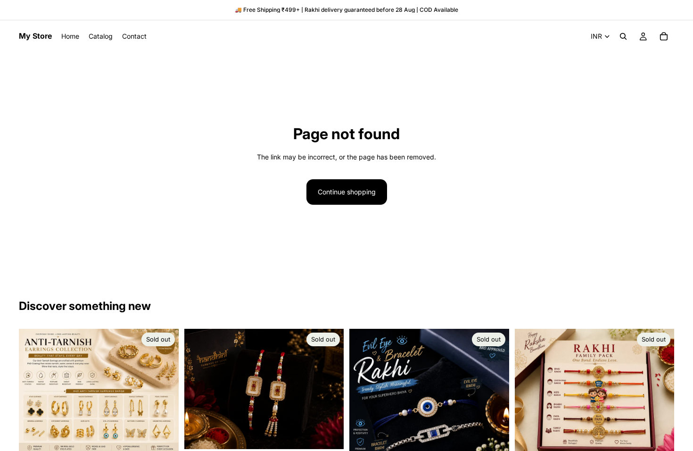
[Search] (623, 36)
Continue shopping (347, 192)
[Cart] (663, 36)
